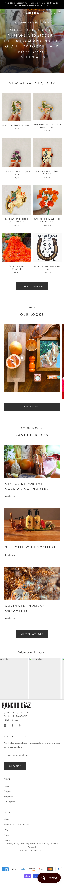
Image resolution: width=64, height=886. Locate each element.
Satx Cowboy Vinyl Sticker (47, 172)
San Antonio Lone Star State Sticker (47, 126)
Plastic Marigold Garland (17, 267)
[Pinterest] (20, 725)
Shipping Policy (28, 843)
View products (32, 406)
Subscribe (15, 766)
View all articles (32, 634)
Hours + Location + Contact (16, 824)
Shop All (8, 791)
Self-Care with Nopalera (30, 547)
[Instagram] (5, 725)
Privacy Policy (13, 843)
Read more (10, 496)
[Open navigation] (4, 13)
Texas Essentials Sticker (16, 125)
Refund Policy (43, 843)
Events (7, 840)
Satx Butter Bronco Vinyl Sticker (16, 220)
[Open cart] (59, 13)
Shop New (8, 796)
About (6, 819)
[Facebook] (12, 725)
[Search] (53, 13)
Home (6, 786)
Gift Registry (9, 801)
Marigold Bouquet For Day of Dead (47, 220)
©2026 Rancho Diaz (32, 850)
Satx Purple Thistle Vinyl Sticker (16, 173)
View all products (31, 286)
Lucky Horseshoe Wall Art (47, 268)
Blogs (6, 835)
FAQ (6, 829)
